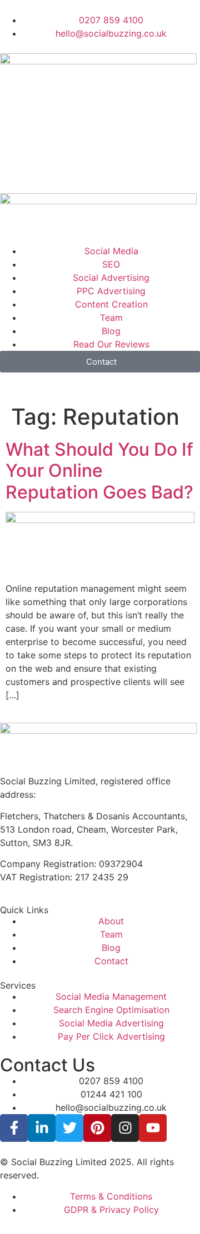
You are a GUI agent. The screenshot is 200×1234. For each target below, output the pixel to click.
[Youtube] (153, 1128)
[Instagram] (125, 1128)
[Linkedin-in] (42, 1128)
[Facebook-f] (14, 1128)
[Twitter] (69, 1128)
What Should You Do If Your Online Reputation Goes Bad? (99, 471)
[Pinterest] (97, 1128)
